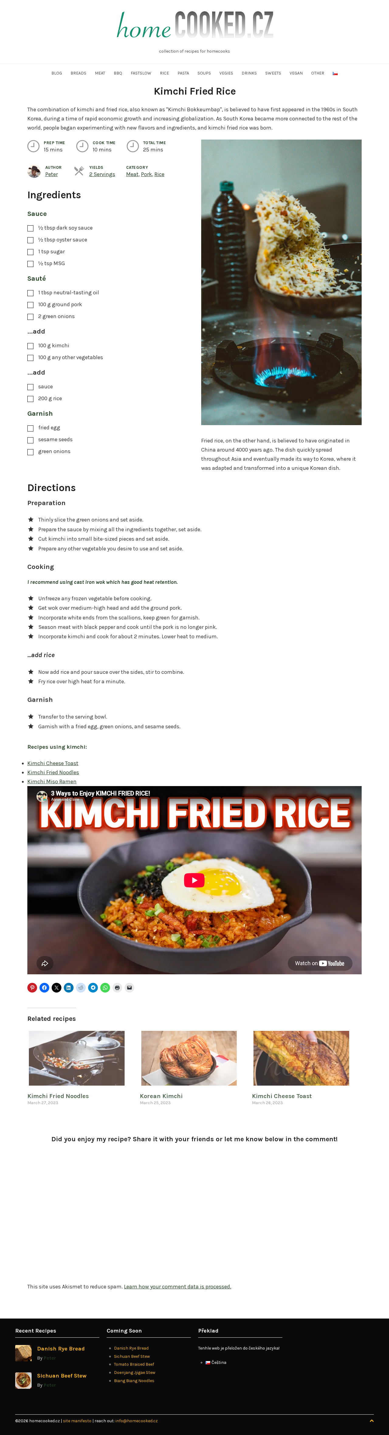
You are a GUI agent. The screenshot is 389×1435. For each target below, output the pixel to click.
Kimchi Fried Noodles (53, 772)
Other (317, 73)
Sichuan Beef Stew (62, 1375)
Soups (204, 73)
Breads (78, 73)
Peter (51, 174)
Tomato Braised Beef (134, 1364)
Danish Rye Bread (61, 1348)
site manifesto (77, 1420)
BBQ (118, 73)
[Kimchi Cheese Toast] (305, 1058)
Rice (164, 73)
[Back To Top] (372, 1421)
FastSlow (141, 73)
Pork (146, 174)
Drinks (249, 73)
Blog (56, 73)
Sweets (273, 73)
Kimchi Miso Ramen (52, 781)
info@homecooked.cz (136, 1420)
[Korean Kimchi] (193, 1058)
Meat (100, 73)
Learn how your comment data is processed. (177, 1286)
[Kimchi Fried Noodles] (80, 1058)
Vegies (226, 73)
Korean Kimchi (161, 1096)
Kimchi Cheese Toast (52, 763)
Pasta (183, 73)
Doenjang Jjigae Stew (134, 1372)
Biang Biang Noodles (134, 1380)
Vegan (296, 73)
